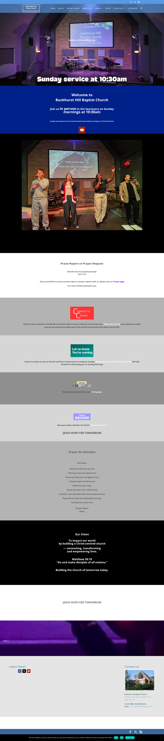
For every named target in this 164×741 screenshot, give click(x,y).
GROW (97, 8)
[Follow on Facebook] (20, 671)
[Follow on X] (24, 671)
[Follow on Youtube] (82, 130)
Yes (116, 737)
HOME (53, 8)
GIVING (107, 8)
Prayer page (119, 281)
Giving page (96, 392)
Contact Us (132, 667)
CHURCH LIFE (118, 8)
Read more (130, 737)
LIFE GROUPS (133, 8)
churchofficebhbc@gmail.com (141, 706)
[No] (161, 738)
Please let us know (98, 425)
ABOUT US (86, 8)
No (122, 737)
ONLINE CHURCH (73, 8)
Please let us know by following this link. (114, 361)
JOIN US (61, 8)
